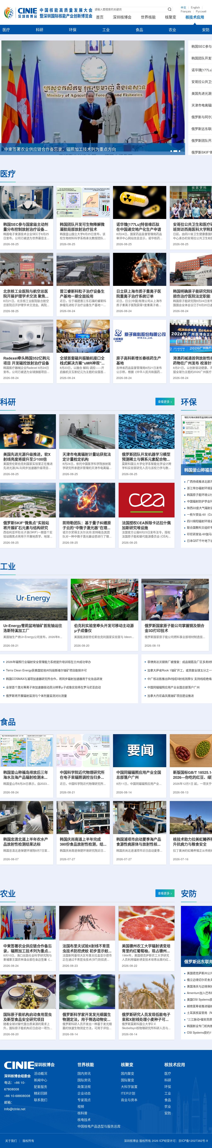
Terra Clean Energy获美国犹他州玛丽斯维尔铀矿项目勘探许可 (46, 670)
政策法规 (84, 1087)
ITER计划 (128, 1093)
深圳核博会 (122, 17)
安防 (206, 30)
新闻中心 (40, 1080)
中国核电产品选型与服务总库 (98, 1126)
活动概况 (40, 1074)
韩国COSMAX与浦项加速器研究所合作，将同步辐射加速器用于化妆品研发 (54, 679)
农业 (172, 30)
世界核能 (148, 17)
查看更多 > (165, 402)
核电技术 (84, 1120)
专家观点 (84, 1100)
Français (186, 11)
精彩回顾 (40, 1093)
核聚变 (170, 17)
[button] (171, 151)
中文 (183, 7)
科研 (39, 30)
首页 (100, 17)
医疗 (6, 30)
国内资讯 (84, 1074)
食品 (139, 30)
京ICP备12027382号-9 (193, 1141)
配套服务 (40, 1087)
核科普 (82, 1113)
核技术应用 (195, 17)
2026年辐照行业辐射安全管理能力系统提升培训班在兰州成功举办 (48, 662)
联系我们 (40, 1100)
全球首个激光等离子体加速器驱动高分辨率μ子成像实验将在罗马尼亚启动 (53, 687)
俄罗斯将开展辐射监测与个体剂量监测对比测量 (36, 696)
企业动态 (84, 1093)
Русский (201, 11)
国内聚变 (127, 1074)
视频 (80, 1107)
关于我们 (11, 1141)
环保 (72, 30)
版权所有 (28, 1141)
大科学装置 (129, 1087)
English (195, 7)
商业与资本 (129, 1100)
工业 (106, 30)
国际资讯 (84, 1080)
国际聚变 (127, 1080)
